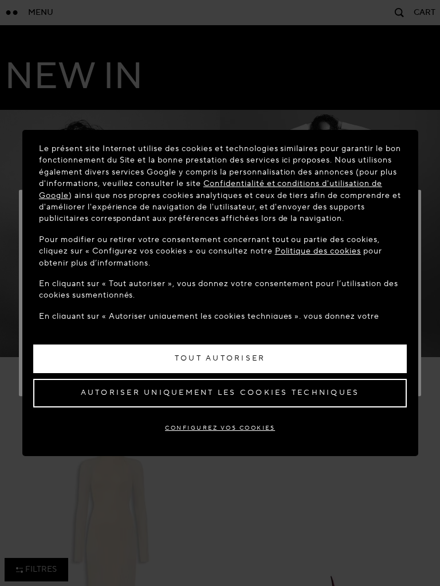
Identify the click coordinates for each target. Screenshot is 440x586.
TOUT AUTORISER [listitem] (220, 358)
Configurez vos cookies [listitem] (220, 427)
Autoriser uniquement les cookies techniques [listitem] (220, 392)
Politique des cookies (318, 251)
